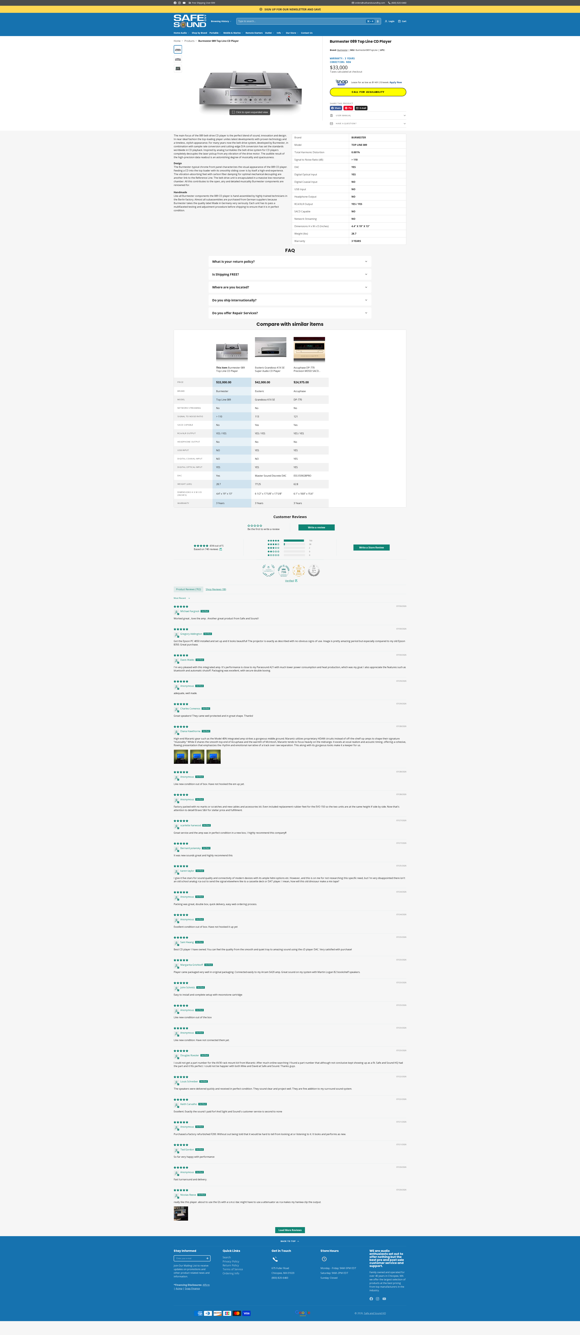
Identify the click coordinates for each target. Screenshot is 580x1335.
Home (177, 41)
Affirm (206, 1285)
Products (189, 41)
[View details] (275, 1259)
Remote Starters (254, 32)
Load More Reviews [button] (290, 1230)
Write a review (316, 527)
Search (227, 1257)
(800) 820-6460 (398, 2)
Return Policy (231, 1265)
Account (389, 21)
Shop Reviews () (216, 589)
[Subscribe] (207, 1258)
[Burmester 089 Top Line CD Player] (232, 353)
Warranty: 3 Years (342, 58)
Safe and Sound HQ (375, 1313)
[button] (274, 541)
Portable (213, 32)
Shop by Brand (199, 32)
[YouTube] (184, 3)
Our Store (291, 32)
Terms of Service (233, 1269)
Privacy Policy (231, 1261)
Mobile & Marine (232, 32)
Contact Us (307, 32)
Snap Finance (192, 1288)
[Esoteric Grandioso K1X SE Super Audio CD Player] (270, 353)
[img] (209, 545)
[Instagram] (179, 3)
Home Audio (180, 32)
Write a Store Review (371, 547)
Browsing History (220, 21)
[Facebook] (175, 3)
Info (279, 32)
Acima (179, 1288)
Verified (289, 580)
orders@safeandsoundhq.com (370, 2)
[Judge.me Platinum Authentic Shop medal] (269, 571)
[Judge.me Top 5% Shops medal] (314, 571)
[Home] (190, 21)
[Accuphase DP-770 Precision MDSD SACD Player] (309, 353)
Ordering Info (231, 1273)
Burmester (342, 50)
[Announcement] (290, 9)
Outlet (268, 32)
